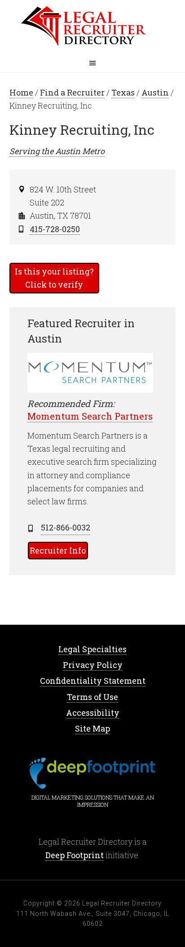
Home (92, 27)
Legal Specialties (92, 649)
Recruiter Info (58, 550)
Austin (155, 92)
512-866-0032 (65, 527)
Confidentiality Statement (92, 680)
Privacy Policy (93, 664)
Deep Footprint (74, 855)
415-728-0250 (55, 229)
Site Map (92, 728)
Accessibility (92, 712)
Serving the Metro (57, 151)
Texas (123, 92)
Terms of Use (92, 696)
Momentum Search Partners (90, 416)
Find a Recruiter (72, 92)
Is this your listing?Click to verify (54, 278)
